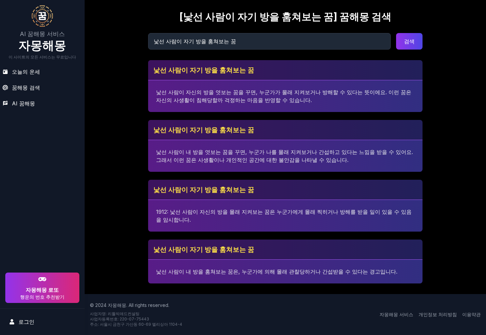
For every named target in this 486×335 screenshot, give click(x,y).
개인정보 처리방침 (438, 314)
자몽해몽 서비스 (396, 314)
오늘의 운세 (26, 71)
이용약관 (471, 314)
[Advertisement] (41, 228)
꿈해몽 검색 (26, 87)
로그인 (26, 321)
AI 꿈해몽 (23, 103)
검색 (409, 41)
